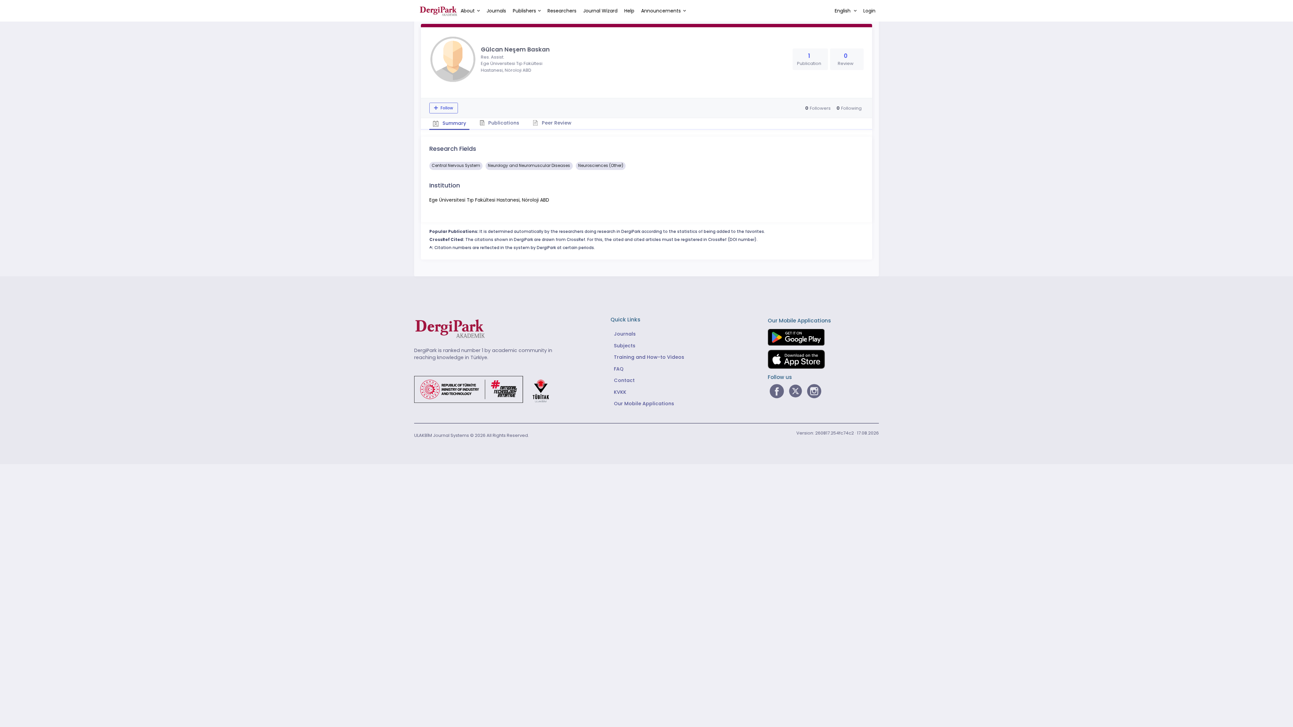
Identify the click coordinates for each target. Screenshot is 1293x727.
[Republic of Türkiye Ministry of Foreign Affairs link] (486, 389)
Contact (624, 380)
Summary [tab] (453, 123)
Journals (496, 10)
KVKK (620, 392)
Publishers (524, 10)
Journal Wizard (600, 10)
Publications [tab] (503, 122)
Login (869, 10)
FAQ (619, 369)
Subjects (624, 345)
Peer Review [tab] (555, 122)
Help (629, 10)
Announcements (661, 10)
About (468, 10)
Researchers (562, 10)
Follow (446, 108)
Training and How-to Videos (649, 357)
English (843, 10)
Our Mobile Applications (644, 403)
